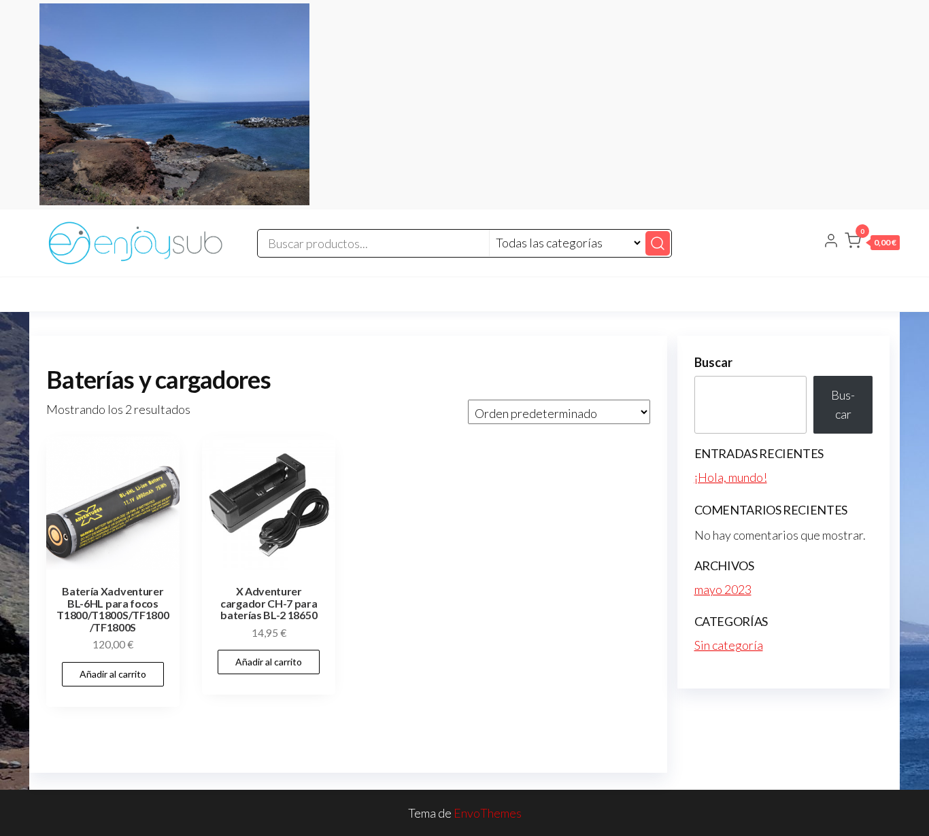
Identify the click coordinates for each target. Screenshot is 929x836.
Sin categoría (728, 645)
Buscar (713, 362)
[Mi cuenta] (831, 242)
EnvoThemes (488, 812)
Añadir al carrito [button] (113, 674)
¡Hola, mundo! (730, 477)
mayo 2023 (722, 589)
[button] (872, 243)
